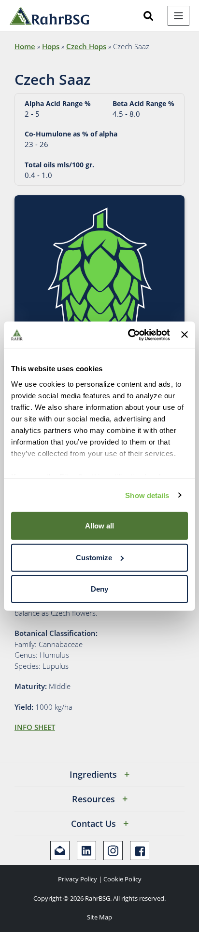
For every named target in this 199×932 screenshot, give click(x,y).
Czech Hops (86, 46)
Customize (94, 557)
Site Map (99, 917)
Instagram (113, 850)
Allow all (99, 526)
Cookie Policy (122, 879)
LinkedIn (86, 850)
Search (148, 16)
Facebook (139, 850)
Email (60, 850)
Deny (99, 589)
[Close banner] (184, 334)
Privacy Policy (77, 879)
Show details (147, 495)
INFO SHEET (34, 727)
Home (24, 46)
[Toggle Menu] (178, 16)
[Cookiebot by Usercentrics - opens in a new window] (129, 334)
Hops (50, 46)
